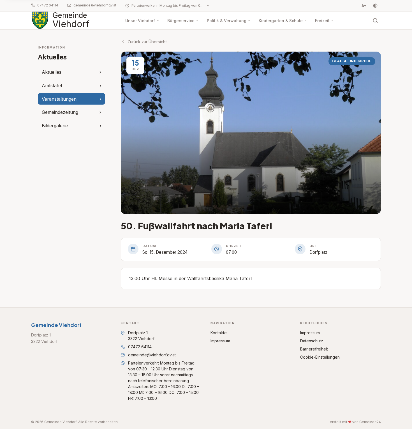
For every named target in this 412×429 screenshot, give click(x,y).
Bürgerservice (181, 20)
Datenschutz (311, 340)
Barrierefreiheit (314, 349)
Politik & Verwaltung (226, 20)
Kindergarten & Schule (281, 20)
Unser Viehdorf (140, 20)
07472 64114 (47, 5)
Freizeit (322, 20)
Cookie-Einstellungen (320, 357)
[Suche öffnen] (375, 20)
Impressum (220, 340)
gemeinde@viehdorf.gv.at (94, 5)
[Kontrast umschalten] (375, 5)
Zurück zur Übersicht (147, 41)
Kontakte (218, 332)
